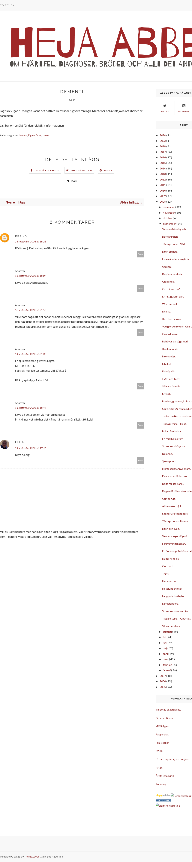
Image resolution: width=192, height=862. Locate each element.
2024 (163, 135)
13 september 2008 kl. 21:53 (30, 310)
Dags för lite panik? (173, 483)
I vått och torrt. (171, 378)
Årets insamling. (165, 775)
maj (165, 648)
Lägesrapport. (170, 603)
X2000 (159, 750)
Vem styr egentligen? (174, 536)
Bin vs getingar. (164, 718)
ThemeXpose (32, 856)
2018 (163, 146)
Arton (159, 767)
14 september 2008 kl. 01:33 (30, 354)
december (169, 207)
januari (167, 670)
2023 (163, 140)
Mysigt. (166, 393)
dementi (23, 135)
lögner (31, 135)
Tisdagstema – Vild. (173, 244)
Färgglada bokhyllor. (173, 596)
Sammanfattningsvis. (174, 229)
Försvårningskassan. (174, 543)
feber (38, 135)
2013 (163, 173)
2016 (163, 157)
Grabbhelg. (168, 281)
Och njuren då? (171, 289)
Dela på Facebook (47, 170)
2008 (163, 201)
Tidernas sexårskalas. (168, 709)
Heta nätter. (169, 581)
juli (165, 637)
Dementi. (167, 453)
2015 (163, 162)
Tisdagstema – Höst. (174, 423)
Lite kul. (166, 363)
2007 (163, 675)
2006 (163, 681)
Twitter (165, 111)
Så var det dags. (171, 626)
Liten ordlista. (170, 251)
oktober (168, 218)
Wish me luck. (170, 304)
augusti (167, 631)
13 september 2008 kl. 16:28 (30, 241)
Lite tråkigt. (169, 356)
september (169, 223)
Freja (19, 442)
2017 (163, 151)
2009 (163, 196)
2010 (163, 190)
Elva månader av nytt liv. (176, 259)
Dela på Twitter (82, 170)
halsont (46, 135)
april (165, 653)
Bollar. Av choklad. (172, 431)
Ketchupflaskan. (172, 319)
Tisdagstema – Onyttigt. (176, 618)
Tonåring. (161, 784)
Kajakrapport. (170, 348)
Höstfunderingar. (172, 588)
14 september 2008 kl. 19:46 (30, 448)
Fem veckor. (162, 742)
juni (165, 642)
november (169, 212)
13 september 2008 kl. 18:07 (30, 275)
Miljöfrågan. (162, 726)
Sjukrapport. (169, 461)
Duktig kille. (169, 371)
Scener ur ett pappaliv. (175, 513)
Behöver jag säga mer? (175, 341)
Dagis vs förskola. (172, 274)
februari (168, 664)
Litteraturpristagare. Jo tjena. (173, 759)
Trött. (165, 573)
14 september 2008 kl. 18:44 (30, 407)
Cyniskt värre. (170, 334)
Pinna (108, 170)
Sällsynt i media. (171, 386)
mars (166, 659)
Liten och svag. (171, 528)
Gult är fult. (169, 498)
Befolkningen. (170, 236)
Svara (140, 254)
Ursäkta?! (167, 266)
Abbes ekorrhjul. (171, 506)
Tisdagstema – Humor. (175, 521)
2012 (163, 179)
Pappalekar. (162, 734)
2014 (163, 168)
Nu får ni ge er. (170, 558)
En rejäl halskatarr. (172, 438)
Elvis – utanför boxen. (174, 476)
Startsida (7, 5)
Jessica (21, 235)
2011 (163, 184)
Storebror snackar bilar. (175, 611)
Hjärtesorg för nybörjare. (176, 468)
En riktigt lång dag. (173, 296)
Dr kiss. (166, 311)
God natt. (167, 566)
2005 (163, 686)
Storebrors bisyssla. (173, 446)
